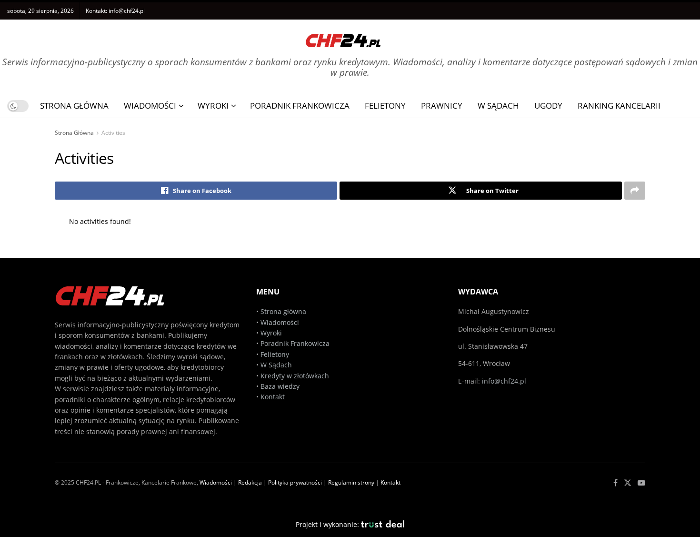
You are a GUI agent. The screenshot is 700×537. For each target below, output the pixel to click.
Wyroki (213, 105)
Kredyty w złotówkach (294, 375)
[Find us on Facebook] (615, 482)
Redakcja (250, 482)
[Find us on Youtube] (641, 482)
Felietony (385, 105)
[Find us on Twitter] (627, 482)
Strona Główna (74, 105)
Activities (113, 133)
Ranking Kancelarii (619, 105)
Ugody (548, 105)
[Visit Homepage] (343, 37)
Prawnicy (441, 105)
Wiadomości (150, 105)
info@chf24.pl (127, 11)
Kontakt (272, 396)
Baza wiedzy (280, 386)
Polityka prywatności (295, 482)
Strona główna (283, 311)
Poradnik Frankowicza (300, 105)
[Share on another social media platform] (634, 191)
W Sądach (498, 105)
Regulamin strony (351, 482)
